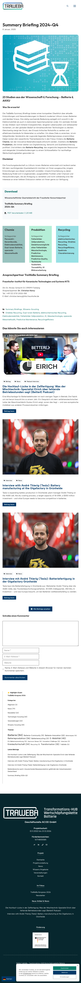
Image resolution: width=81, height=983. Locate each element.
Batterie (15, 735)
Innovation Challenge (51, 741)
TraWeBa (65, 744)
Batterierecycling (40, 738)
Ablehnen (64, 972)
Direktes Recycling (14, 313)
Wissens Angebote (40, 869)
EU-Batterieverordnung (17, 741)
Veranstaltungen (13, 721)
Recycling (35, 744)
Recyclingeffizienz (46, 319)
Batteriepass (71, 735)
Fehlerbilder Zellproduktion (32, 316)
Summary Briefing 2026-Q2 (18, 775)
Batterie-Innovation (55, 735)
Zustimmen (65, 968)
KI (46, 316)
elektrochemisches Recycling (53, 313)
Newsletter (11, 713)
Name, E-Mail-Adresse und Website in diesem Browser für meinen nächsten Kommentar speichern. (38, 669)
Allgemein (11, 705)
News (10, 709)
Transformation (50, 744)
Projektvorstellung (40, 863)
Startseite (41, 860)
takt (42, 876)
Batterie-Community (34, 735)
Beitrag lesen (9, 411)
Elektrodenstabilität (11, 316)
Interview (65, 741)
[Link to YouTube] (46, 844)
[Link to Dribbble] (34, 844)
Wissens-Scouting (31, 309)
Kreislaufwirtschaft (19, 744)
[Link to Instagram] (42, 844)
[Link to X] (38, 844)
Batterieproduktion (19, 738)
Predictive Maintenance (26, 319)
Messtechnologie (55, 316)
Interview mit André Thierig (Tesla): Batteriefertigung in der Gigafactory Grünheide (39, 580)
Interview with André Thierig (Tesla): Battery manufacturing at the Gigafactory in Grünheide (33, 487)
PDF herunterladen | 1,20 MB (19, 213)
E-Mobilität (58, 738)
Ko (38, 876)
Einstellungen (27, 973)
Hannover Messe (35, 741)
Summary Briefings (14, 309)
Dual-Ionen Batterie (31, 313)
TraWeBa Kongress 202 (40, 892)
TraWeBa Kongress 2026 (17, 695)
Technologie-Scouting (16, 717)
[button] (67, 6)
